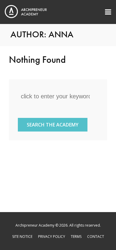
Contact (95, 236)
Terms (76, 236)
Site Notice (22, 236)
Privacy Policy (51, 236)
